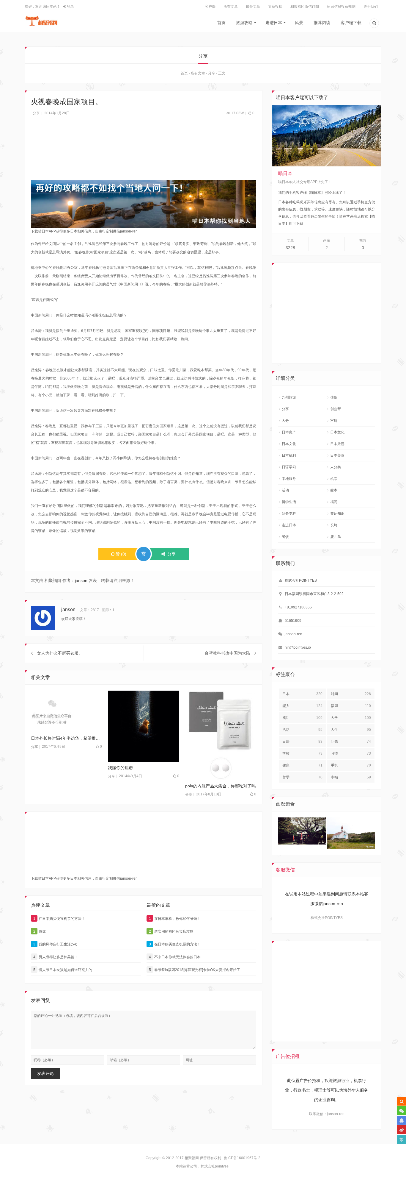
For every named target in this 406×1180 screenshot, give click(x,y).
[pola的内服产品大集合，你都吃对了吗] (220, 735)
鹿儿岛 (335, 537)
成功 (302, 718)
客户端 (210, 6)
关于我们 (370, 6)
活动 (285, 490)
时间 (351, 694)
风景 (299, 22)
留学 (302, 777)
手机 (351, 765)
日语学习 (289, 467)
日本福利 (289, 455)
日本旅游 (337, 444)
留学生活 (289, 502)
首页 (221, 22)
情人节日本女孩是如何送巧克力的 (62, 970)
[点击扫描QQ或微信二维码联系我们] (401, 1120)
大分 (285, 421)
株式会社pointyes (215, 1166)
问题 (351, 741)
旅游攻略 (244, 22)
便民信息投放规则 (341, 6)
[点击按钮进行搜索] (401, 1101)
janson (81, 580)
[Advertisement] (143, 151)
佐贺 (333, 397)
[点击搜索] (374, 24)
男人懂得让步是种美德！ (55, 957)
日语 (302, 741)
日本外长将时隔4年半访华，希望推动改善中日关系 (66, 738)
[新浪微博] (401, 1129)
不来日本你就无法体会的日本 (175, 957)
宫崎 (333, 421)
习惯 (351, 753)
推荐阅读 (322, 22)
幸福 (351, 777)
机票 (333, 479)
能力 (302, 706)
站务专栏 (289, 513)
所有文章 (231, 6)
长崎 (333, 525)
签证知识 (337, 513)
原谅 (39, 931)
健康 (302, 765)
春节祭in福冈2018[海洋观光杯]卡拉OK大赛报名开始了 (194, 970)
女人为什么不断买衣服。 (60, 653)
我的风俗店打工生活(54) (55, 944)
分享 (211, 73)
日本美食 (337, 455)
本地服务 (289, 479)
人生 (351, 730)
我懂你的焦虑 (120, 767)
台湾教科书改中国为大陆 (227, 653)
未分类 (335, 467)
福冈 (333, 502)
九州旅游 (289, 397)
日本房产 (289, 432)
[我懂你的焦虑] (143, 726)
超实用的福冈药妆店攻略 (171, 931)
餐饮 (285, 537)
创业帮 (335, 409)
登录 (70, 6)
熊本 (333, 490)
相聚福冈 (192, 1158)
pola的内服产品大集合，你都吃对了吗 (220, 785)
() (121, 554)
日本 (302, 694)
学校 (302, 753)
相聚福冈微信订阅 (304, 6)
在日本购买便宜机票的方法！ (59, 919)
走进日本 (273, 22)
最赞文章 (253, 6)
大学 (351, 718)
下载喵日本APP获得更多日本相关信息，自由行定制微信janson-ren (84, 231)
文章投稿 (275, 6)
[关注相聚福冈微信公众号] (401, 1110)
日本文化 (337, 432)
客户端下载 (351, 22)
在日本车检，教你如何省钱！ (175, 919)
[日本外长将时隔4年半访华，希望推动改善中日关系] (66, 711)
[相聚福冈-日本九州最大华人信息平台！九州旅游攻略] (41, 20)
